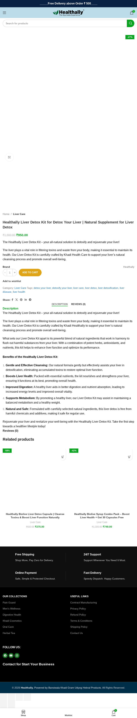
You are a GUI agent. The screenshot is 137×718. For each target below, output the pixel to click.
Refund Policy (78, 614)
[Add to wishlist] (63, 451)
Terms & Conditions (81, 620)
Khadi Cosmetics (12, 620)
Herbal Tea (9, 633)
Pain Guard (9, 602)
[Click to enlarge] (9, 157)
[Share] (11, 697)
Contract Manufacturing (83, 602)
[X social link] (16, 299)
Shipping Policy (78, 626)
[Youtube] (11, 655)
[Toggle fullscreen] (19, 697)
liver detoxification (108, 287)
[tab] (60, 304)
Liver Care (19, 214)
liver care (78, 287)
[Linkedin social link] (26, 299)
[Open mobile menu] (4, 12)
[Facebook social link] (12, 299)
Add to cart (30, 272)
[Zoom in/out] (27, 697)
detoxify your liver (62, 287)
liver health (19, 291)
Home (6, 214)
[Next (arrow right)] (11, 704)
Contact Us (76, 633)
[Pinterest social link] (21, 299)
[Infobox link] (34, 557)
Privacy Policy (78, 608)
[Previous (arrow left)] (3, 704)
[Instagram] (16, 655)
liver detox (91, 287)
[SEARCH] (130, 23)
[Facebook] (5, 655)
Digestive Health (12, 614)
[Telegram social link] (30, 299)
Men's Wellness (11, 608)
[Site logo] (69, 12)
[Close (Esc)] (3, 697)
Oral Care (8, 626)
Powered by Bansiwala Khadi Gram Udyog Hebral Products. (61, 687)
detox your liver (42, 287)
